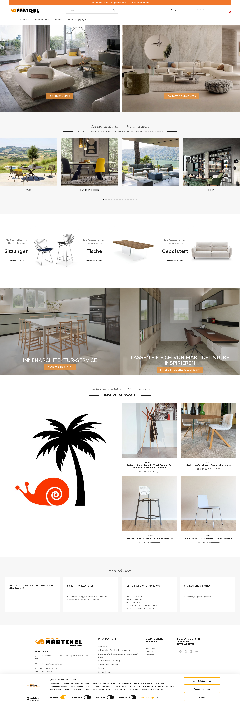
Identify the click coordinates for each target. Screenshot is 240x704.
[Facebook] (180, 651)
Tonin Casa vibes (60, 96)
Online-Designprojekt (77, 19)
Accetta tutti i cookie (202, 681)
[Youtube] (197, 651)
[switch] (87, 697)
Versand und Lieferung (109, 660)
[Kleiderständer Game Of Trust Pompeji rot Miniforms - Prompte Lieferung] (149, 430)
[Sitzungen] (54, 250)
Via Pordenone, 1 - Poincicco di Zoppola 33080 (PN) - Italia (63, 657)
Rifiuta (202, 697)
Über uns (102, 646)
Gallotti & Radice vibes (182, 96)
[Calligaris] (150, 162)
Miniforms (149, 462)
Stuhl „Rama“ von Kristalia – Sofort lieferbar (208, 538)
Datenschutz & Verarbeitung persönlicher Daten (118, 655)
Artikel (24, 19)
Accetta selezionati (202, 689)
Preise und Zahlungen (108, 664)
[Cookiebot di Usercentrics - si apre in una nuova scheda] (33, 699)
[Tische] (133, 250)
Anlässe (58, 19)
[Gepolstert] (212, 250)
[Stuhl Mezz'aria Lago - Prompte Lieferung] (208, 430)
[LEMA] (89, 162)
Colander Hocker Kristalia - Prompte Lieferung (149, 538)
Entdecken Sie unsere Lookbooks (180, 370)
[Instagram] (191, 651)
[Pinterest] (185, 651)
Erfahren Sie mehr (16, 261)
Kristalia (149, 535)
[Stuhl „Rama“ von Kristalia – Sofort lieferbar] (208, 503)
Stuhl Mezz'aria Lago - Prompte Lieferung (208, 465)
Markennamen (42, 19)
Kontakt (102, 668)
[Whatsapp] (202, 651)
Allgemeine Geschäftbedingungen (114, 650)
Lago (208, 462)
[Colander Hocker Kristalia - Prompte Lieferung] (149, 503)
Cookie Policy (104, 672)
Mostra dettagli (147, 697)
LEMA (89, 190)
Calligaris (150, 190)
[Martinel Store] (24, 10)
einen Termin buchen (60, 367)
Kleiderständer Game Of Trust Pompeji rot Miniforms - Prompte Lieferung (149, 466)
